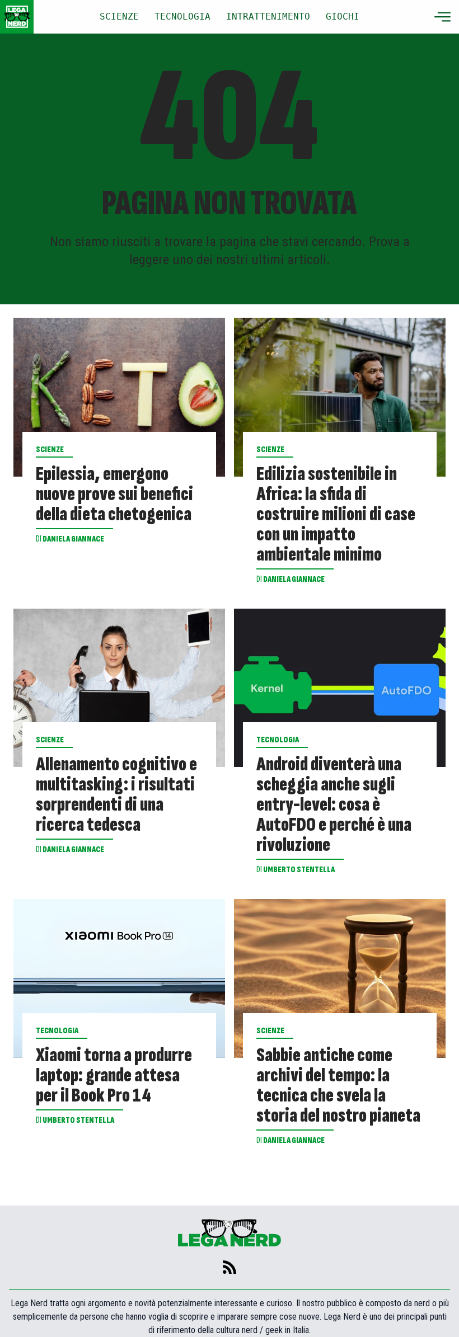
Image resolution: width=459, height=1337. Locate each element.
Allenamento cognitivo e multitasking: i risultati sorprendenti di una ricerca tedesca (116, 795)
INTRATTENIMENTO (268, 16)
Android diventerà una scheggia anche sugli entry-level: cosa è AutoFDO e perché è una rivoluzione (333, 805)
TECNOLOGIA (182, 16)
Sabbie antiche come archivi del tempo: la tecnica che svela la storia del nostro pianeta (338, 1086)
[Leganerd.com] (17, 17)
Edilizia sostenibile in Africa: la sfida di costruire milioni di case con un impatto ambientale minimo (335, 514)
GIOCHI (342, 16)
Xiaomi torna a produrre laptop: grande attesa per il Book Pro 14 (114, 1076)
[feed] (229, 1267)
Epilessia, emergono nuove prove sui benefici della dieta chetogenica (114, 494)
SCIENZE (119, 16)
